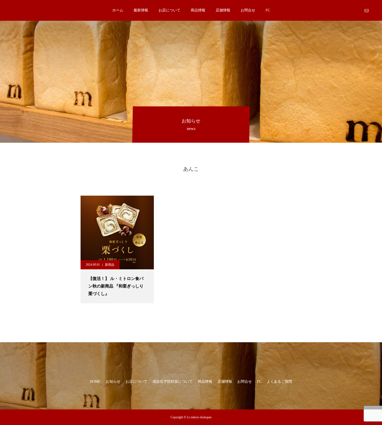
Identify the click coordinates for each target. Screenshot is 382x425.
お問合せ (248, 10)
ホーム (117, 10)
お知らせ (113, 381)
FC (268, 10)
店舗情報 (223, 10)
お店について (169, 10)
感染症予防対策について (173, 381)
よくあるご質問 (279, 381)
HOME (95, 381)
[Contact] (366, 10)
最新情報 (141, 10)
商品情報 (198, 10)
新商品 (109, 264)
